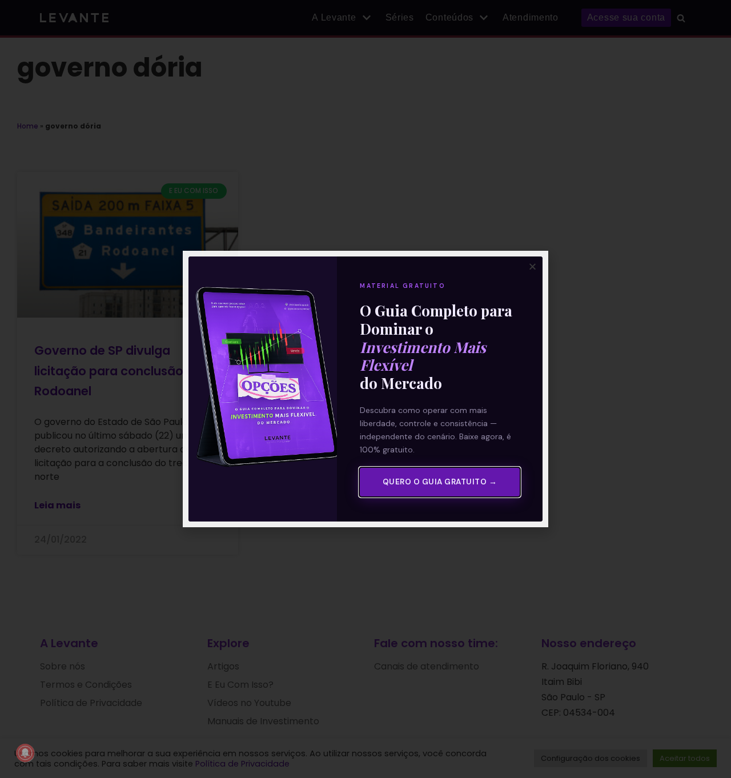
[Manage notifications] (25, 753)
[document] (365, 389)
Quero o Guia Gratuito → (440, 482)
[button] (532, 266)
